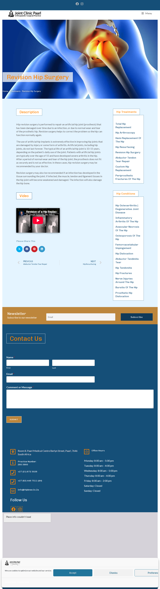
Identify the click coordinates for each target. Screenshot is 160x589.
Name (10, 357)
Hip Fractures (123, 273)
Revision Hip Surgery (127, 152)
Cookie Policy (10, 582)
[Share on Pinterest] (34, 249)
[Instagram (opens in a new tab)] (82, 3)
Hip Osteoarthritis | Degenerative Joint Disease (127, 209)
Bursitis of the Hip (126, 287)
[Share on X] (19, 249)
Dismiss (113, 572)
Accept (72, 572)
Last (54, 368)
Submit (14, 419)
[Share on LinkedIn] (42, 249)
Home (5, 91)
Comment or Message (20, 387)
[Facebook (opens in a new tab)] (78, 3)
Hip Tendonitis (123, 267)
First (8, 368)
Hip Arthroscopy (125, 132)
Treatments (15, 91)
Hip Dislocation (124, 253)
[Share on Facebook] (27, 249)
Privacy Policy (23, 582)
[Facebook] (13, 509)
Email (10, 373)
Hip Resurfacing (125, 147)
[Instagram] (20, 509)
